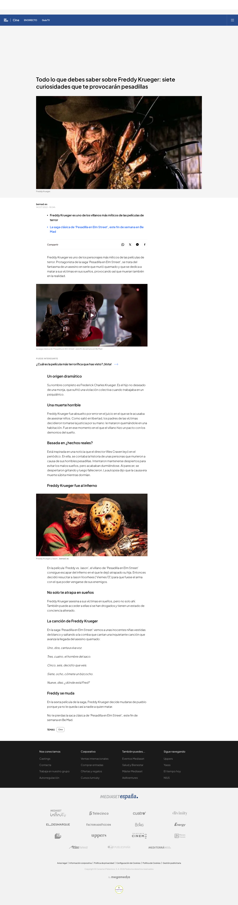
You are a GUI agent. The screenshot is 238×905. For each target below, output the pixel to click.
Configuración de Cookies (128, 863)
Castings (44, 758)
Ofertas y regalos (91, 771)
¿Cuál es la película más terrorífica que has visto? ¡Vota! (74, 364)
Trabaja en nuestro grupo (54, 771)
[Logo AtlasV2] (78, 847)
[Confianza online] (119, 892)
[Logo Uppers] (99, 836)
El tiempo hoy (172, 771)
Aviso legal (62, 863)
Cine (16, 20)
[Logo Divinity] (180, 813)
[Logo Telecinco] (98, 813)
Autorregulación (49, 777)
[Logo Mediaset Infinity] (58, 813)
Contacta (45, 765)
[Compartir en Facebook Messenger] (137, 245)
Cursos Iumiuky (90, 777)
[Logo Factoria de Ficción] (98, 825)
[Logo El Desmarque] (58, 825)
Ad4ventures (130, 777)
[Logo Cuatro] (139, 813)
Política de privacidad (104, 863)
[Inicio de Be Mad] (6, 20)
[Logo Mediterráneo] (159, 847)
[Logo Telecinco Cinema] (139, 836)
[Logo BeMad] (58, 836)
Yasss (167, 765)
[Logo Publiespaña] (119, 847)
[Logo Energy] (180, 825)
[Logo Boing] (139, 825)
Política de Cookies (151, 863)
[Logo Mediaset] (119, 798)
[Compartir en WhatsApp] (123, 245)
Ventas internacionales (94, 758)
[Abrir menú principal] (232, 20)
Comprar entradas (92, 765)
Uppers (168, 758)
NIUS (167, 777)
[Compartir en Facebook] (144, 245)
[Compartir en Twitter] (130, 245)
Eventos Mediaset (133, 758)
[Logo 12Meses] (180, 836)
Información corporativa (80, 863)
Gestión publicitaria (172, 863)
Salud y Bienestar (132, 765)
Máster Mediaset (132, 771)
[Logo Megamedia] (120, 877)
